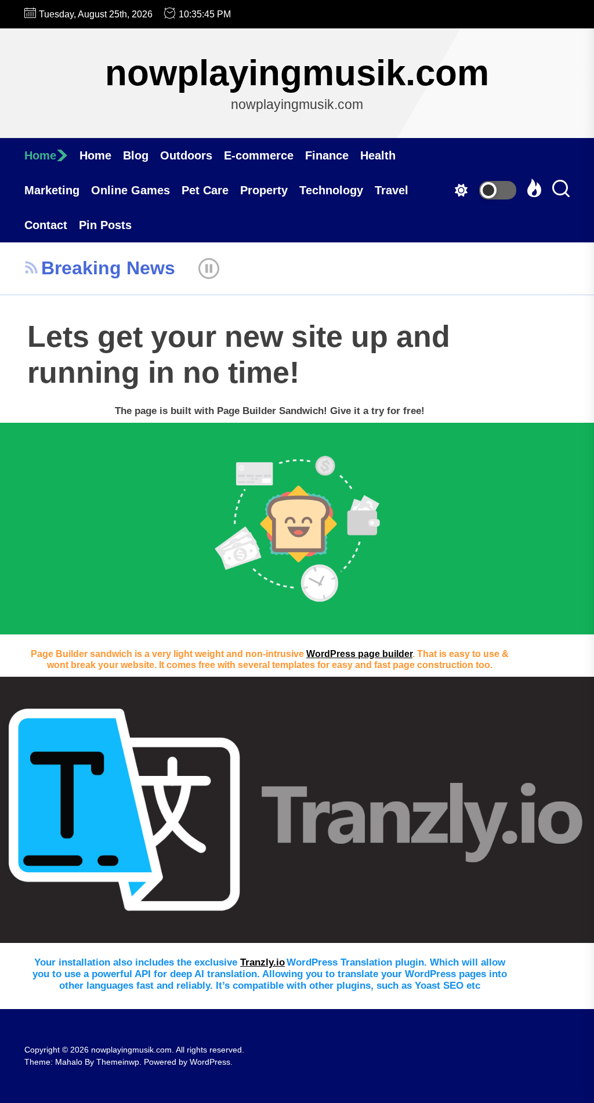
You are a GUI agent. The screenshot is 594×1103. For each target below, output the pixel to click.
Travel (391, 190)
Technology (331, 190)
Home (40, 155)
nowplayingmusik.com (297, 73)
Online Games (130, 190)
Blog (135, 155)
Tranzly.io (262, 962)
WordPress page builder (359, 653)
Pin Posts (105, 225)
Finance (327, 155)
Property (264, 190)
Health (378, 155)
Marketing (51, 190)
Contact (45, 225)
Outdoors (186, 155)
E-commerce (259, 155)
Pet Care (205, 190)
